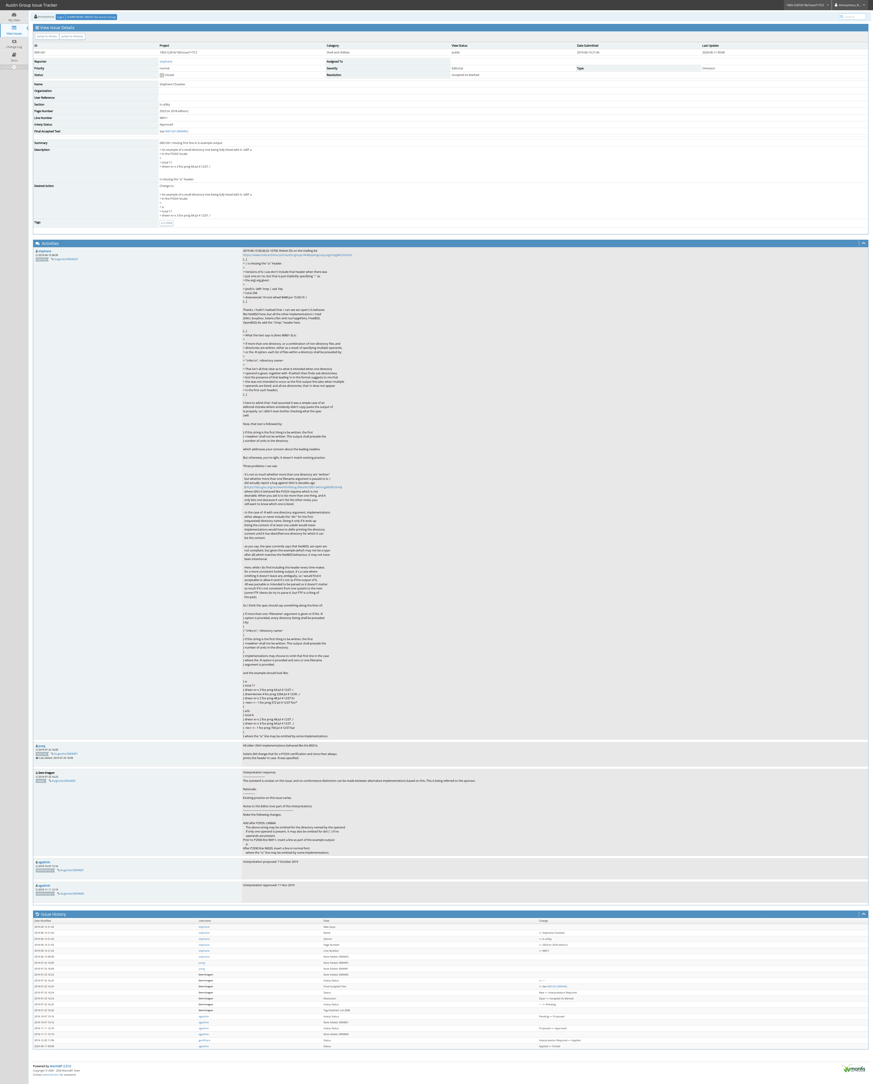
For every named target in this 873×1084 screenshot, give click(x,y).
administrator (51, 1074)
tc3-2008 (166, 223)
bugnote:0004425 (66, 259)
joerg (41, 746)
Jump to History (72, 36)
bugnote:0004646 (72, 893)
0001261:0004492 (176, 131)
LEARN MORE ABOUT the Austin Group (91, 17)
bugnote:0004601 (72, 870)
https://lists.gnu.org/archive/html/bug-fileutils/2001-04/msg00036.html (293, 487)
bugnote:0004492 (63, 781)
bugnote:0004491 (66, 754)
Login (60, 17)
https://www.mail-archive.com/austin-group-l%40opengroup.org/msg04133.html (297, 255)
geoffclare (204, 1040)
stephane (166, 61)
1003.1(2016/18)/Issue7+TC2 (805, 5)
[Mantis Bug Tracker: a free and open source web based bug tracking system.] (853, 1068)
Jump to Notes (47, 36)
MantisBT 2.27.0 (60, 1066)
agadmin (44, 862)
